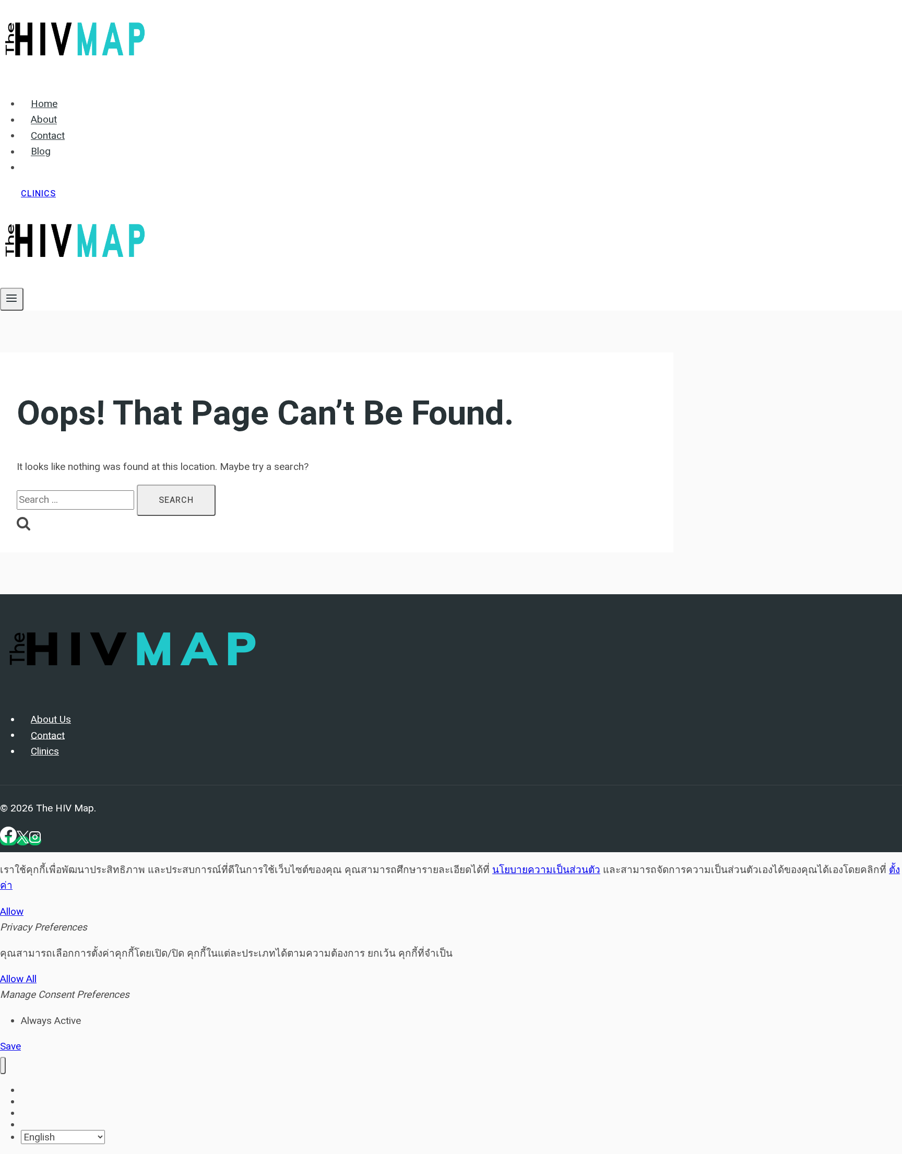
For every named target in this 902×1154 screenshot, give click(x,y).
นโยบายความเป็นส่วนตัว (546, 870)
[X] (23, 840)
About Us (51, 719)
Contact (48, 135)
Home (44, 104)
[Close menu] (3, 1065)
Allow (11, 911)
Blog (41, 152)
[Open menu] (11, 299)
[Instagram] (35, 840)
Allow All (18, 979)
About (44, 120)
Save (10, 1046)
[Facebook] (8, 840)
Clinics (38, 193)
